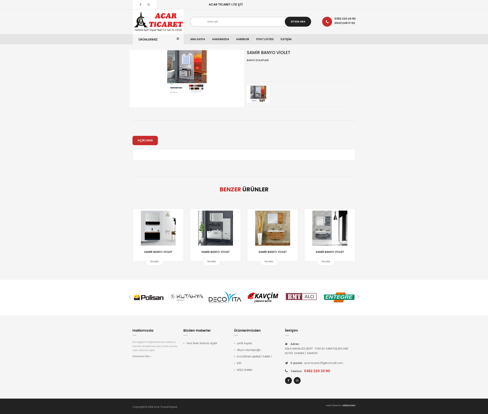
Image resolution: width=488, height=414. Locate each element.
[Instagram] (149, 4)
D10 (239, 363)
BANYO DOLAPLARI (258, 60)
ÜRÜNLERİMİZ (148, 39)
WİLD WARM (244, 370)
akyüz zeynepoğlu (249, 350)
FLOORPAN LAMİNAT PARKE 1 (254, 356)
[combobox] (250, 21)
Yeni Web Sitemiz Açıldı (201, 343)
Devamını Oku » (141, 356)
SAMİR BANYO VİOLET (158, 252)
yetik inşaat (244, 343)
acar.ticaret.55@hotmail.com (323, 363)
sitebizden (349, 405)
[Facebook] (140, 4)
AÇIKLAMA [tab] (145, 140)
